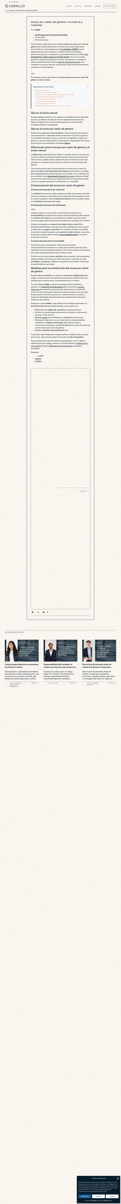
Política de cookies (91, 1200)
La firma (69, 6)
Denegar (98, 1196)
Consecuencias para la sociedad (45, 103)
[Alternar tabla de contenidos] (87, 87)
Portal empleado (13, 2)
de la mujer (69, 176)
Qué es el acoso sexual (42, 90)
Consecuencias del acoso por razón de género (49, 97)
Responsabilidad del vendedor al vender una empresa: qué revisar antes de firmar (60, 667)
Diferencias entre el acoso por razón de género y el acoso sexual (55, 94)
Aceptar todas (85, 1196)
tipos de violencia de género (69, 62)
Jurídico (38, 361)
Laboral (38, 358)
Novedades (88, 6)
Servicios (78, 6)
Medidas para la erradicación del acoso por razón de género (53, 105)
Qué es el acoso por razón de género (47, 92)
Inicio (6, 10)
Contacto (98, 6)
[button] (118, 1178)
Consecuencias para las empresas (46, 101)
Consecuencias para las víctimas (45, 99)
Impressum (109, 1200)
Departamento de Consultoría (60, 346)
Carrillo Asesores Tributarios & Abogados (51, 35)
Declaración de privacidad (101, 1200)
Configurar (112, 1196)
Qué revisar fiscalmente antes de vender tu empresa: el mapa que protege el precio (96, 667)
